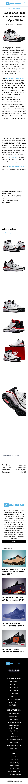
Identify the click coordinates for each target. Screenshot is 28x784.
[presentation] (14, 558)
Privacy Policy (14, 763)
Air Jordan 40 (14, 713)
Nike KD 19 (14, 719)
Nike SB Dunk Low (14, 699)
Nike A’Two (14, 743)
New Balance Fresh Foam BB (15, 78)
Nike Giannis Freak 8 (14, 722)
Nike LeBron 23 (14, 716)
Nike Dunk (14, 696)
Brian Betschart (10, 24)
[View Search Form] (24, 3)
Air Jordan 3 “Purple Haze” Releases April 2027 (14, 624)
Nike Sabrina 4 (14, 731)
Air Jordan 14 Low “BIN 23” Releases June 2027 (13, 598)
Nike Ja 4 (14, 734)
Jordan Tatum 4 (14, 728)
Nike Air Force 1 (14, 702)
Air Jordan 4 (14, 687)
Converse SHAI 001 (14, 746)
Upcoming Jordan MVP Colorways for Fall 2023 (21, 467)
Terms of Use (14, 769)
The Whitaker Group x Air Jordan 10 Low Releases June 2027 (13, 571)
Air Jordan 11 (14, 693)
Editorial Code (14, 766)
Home (9, 8)
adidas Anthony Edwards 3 (14, 740)
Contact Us (14, 760)
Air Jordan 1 (14, 682)
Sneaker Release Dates (16, 167)
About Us (14, 757)
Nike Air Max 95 (14, 705)
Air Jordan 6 (14, 690)
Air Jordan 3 (14, 684)
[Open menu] (3, 3)
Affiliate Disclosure (14, 774)
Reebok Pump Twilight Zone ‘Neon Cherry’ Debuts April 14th (7, 468)
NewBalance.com (11, 157)
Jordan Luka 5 (14, 725)
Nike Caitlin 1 (14, 748)
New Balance (16, 8)
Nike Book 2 (14, 737)
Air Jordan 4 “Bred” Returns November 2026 (13, 650)
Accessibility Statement (14, 771)
